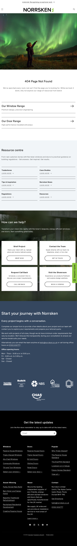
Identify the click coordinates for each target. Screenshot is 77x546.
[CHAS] (38, 397)
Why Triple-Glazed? (60, 451)
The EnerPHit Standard (61, 462)
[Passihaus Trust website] (55, 384)
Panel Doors (32, 468)
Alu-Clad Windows (10, 459)
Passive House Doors (35, 451)
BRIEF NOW (19, 258)
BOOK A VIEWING (57, 284)
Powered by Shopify (38, 535)
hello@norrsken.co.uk (48, 343)
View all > (56, 474)
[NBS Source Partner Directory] (38, 384)
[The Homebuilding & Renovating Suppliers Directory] (7, 384)
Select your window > (11, 472)
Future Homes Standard (61, 470)
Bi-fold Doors (32, 459)
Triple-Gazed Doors (35, 455)
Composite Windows (11, 463)
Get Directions (57, 499)
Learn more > (32, 518)
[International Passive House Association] (70, 384)
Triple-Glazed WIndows (12, 455)
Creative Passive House (12, 511)
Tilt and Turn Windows (12, 468)
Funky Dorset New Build (12, 487)
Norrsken (30, 535)
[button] (2, 9)
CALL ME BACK (19, 284)
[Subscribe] (54, 433)
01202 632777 (14, 345)
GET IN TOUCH (57, 258)
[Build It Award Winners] (21, 384)
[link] (38, 107)
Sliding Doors (32, 463)
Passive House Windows (13, 451)
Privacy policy (49, 534)
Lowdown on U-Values (61, 466)
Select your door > (34, 472)
